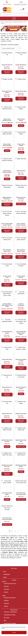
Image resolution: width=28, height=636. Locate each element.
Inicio (2, 21)
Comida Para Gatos (18, 21)
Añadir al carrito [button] (7, 125)
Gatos (10, 21)
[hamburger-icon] (14, 18)
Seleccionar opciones (7, 72)
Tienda (6, 21)
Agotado (21, 125)
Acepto (14, 632)
